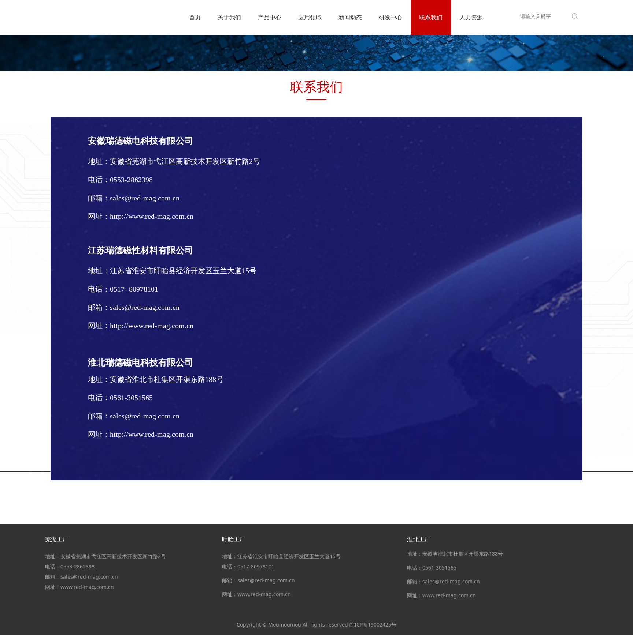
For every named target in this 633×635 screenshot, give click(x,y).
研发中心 (390, 17)
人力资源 (471, 17)
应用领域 (310, 17)
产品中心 (269, 17)
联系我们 (431, 17)
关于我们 (229, 17)
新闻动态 (350, 17)
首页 (195, 17)
